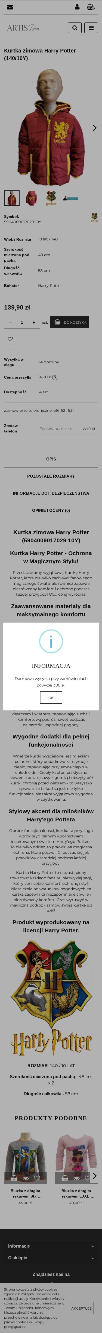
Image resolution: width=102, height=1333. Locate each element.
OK (51, 698)
